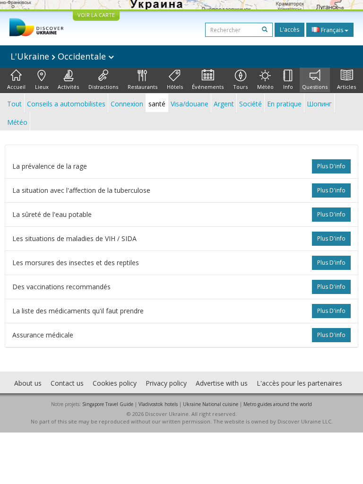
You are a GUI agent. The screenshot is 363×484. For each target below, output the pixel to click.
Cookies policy (115, 383)
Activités (68, 86)
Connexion (127, 103)
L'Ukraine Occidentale (59, 56)
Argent (224, 103)
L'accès (289, 30)
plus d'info (331, 166)
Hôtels (175, 86)
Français (332, 30)
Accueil (16, 86)
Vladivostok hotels (158, 404)
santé (156, 103)
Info (288, 86)
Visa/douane (189, 103)
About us (28, 383)
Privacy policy (166, 383)
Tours (240, 86)
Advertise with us (222, 383)
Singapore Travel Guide (107, 404)
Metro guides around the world (277, 404)
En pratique (284, 103)
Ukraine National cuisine (210, 404)
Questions (315, 86)
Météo (265, 86)
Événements (208, 86)
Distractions (103, 86)
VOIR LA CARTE (96, 14)
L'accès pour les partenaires (299, 383)
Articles (346, 86)
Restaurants (142, 86)
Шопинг (319, 103)
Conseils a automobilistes (66, 103)
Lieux (42, 86)
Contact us (67, 383)
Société (250, 103)
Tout (14, 103)
